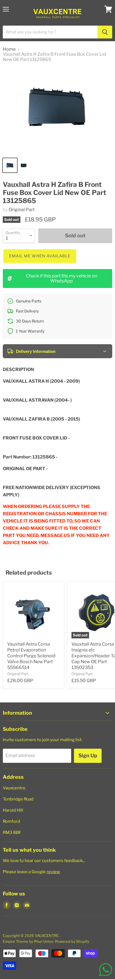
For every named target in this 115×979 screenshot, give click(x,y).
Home (9, 49)
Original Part (22, 209)
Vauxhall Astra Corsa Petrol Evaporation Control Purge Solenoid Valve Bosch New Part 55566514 (31, 655)
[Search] (104, 32)
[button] (40, 256)
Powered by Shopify (72, 941)
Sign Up (87, 755)
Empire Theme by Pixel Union (28, 941)
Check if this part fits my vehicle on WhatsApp (61, 278)
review (53, 871)
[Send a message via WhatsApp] (105, 969)
